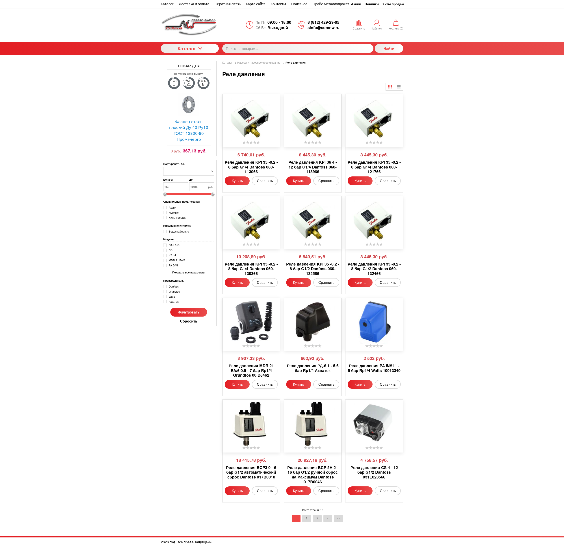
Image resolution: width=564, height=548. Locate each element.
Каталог (187, 48)
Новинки (372, 4)
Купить (237, 180)
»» (338, 518)
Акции (356, 4)
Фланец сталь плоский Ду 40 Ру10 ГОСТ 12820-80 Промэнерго (188, 130)
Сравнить (265, 180)
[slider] (251, 142)
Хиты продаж (393, 4)
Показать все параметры (188, 272)
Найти (389, 48)
